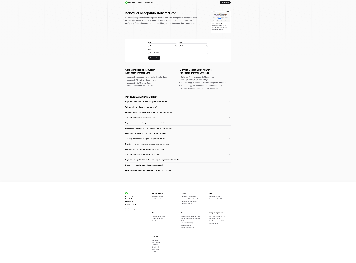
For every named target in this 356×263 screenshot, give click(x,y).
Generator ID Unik (158, 218)
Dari (149, 42)
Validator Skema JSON (216, 221)
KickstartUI (155, 249)
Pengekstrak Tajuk (215, 196)
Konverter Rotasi (186, 225)
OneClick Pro (156, 247)
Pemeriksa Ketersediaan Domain (191, 199)
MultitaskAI (155, 240)
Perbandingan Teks (158, 216)
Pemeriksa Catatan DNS (188, 196)
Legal (134, 204)
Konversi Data (154, 58)
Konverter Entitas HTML (217, 216)
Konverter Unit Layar (187, 227)
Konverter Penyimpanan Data (190, 216)
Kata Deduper (156, 221)
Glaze (154, 251)
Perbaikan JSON (214, 218)
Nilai (149, 49)
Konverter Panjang (187, 223)
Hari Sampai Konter (158, 199)
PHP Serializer (214, 223)
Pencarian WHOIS (186, 203)
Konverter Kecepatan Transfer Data (190, 219)
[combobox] (162, 45)
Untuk (180, 42)
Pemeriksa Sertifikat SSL (189, 201)
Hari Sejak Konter (157, 196)
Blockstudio (156, 242)
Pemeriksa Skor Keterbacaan (218, 199)
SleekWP (155, 244)
